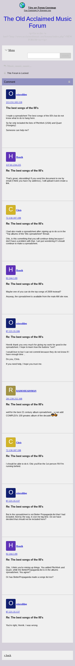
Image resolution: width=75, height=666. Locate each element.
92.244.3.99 (11, 278)
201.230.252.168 (14, 398)
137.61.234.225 (13, 165)
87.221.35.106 (13, 331)
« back (7, 655)
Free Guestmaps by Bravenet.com (37, 10)
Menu (11, 50)
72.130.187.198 (13, 218)
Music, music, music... (19, 65)
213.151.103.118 (14, 102)
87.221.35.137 (13, 501)
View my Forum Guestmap (42, 7)
